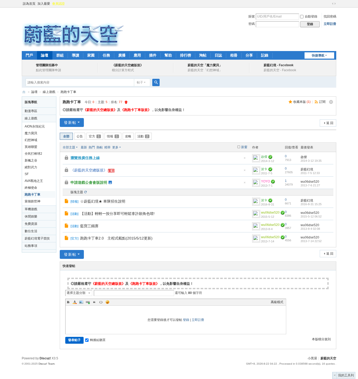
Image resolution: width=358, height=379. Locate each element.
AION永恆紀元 (35, 126)
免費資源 (31, 224)
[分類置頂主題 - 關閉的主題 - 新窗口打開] (67, 183)
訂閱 (322, 102)
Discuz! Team (47, 363)
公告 (80, 136)
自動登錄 (311, 16)
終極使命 (31, 188)
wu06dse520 (310, 181)
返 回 (329, 123)
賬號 (251, 16)
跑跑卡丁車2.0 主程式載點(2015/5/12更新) (116, 238)
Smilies (107, 302)
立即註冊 (330, 24)
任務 (106, 55)
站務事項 (31, 246)
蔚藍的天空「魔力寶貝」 (205, 65)
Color (74, 302)
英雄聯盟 (31, 147)
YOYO (265, 181)
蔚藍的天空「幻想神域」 (205, 70)
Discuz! (45, 358)
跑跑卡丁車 (68, 92)
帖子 (140, 82)
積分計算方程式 (123, 70)
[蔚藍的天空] (73, 29)
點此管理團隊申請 (48, 70)
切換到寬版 (334, 3)
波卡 (264, 169)
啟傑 (264, 157)
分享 (249, 55)
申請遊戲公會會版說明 (88, 182)
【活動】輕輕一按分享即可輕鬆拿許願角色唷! (117, 213)
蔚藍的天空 (24, 92)
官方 (94, 136)
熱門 (92, 147)
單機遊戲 (31, 209)
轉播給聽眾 (98, 340)
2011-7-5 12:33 (310, 173)
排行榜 (185, 55)
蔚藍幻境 (307, 169)
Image (81, 302)
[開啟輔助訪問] (329, 3)
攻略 (128, 136)
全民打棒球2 (33, 153)
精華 (107, 147)
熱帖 (99, 147)
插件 (152, 55)
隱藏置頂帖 (244, 159)
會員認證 (58, 3)
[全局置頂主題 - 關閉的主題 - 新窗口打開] (67, 158)
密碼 (251, 24)
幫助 (168, 55)
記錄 (264, 55)
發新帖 (70, 122)
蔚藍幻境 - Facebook (279, 65)
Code (101, 302)
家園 (91, 55)
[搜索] (156, 82)
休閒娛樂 (31, 216)
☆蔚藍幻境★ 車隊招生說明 (102, 201)
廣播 (122, 55)
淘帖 (203, 55)
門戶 (29, 55)
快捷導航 (318, 55)
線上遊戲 (49, 92)
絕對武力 (31, 167)
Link (87, 302)
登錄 (186, 320)
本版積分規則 (321, 339)
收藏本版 (302, 102)
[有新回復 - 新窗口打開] (67, 202)
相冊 (233, 55)
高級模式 (277, 302)
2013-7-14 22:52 (311, 241)
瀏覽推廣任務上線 (85, 158)
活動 (142, 136)
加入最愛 (43, 3)
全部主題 (69, 147)
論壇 (44, 55)
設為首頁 (29, 3)
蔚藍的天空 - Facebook (280, 70)
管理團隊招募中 (47, 65)
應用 (137, 55)
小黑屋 (312, 358)
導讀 (75, 55)
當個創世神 (32, 201)
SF (27, 174)
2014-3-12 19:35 (311, 160)
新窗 (244, 147)
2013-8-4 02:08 (310, 228)
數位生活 (31, 231)
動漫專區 (31, 111)
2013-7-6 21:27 (310, 185)
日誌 (218, 55)
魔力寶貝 (31, 133)
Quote (94, 302)
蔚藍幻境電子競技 (37, 238)
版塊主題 (76, 192)
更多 (115, 147)
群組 (60, 55)
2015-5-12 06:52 (311, 216)
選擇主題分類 (76, 293)
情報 (112, 136)
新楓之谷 (31, 160)
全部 (66, 136)
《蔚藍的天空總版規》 (127, 65)
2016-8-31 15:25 (311, 204)
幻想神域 (31, 140)
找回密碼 (330, 16)
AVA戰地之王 (34, 181)
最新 (84, 147)
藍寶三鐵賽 (89, 226)
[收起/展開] (331, 102)
